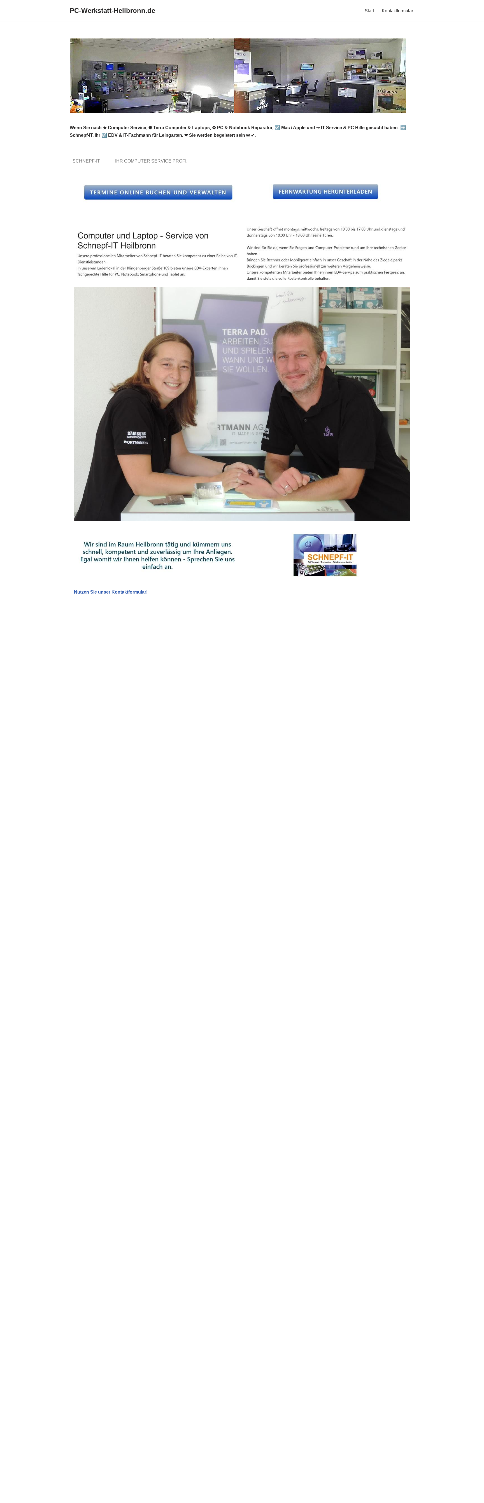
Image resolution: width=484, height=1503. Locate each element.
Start (369, 10)
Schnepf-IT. (88, 161)
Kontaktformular (397, 10)
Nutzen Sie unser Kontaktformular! (111, 592)
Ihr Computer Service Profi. (152, 161)
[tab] (88, 161)
